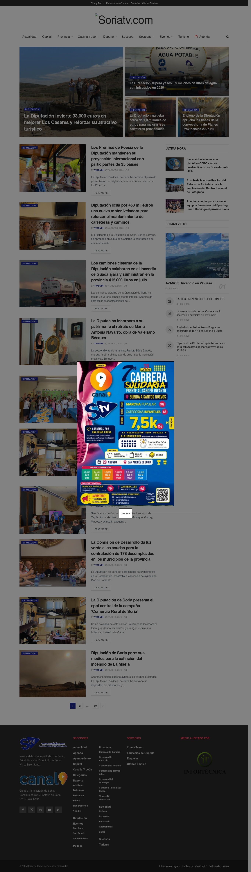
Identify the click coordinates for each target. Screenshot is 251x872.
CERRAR (125, 513)
